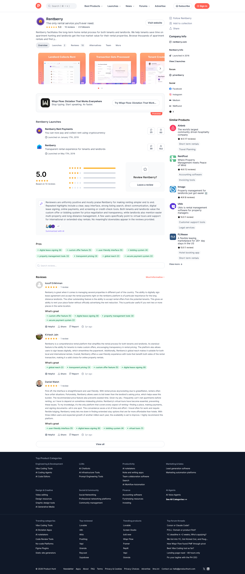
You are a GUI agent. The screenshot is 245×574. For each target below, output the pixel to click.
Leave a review (145, 184)
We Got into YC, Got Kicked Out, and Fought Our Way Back (187, 539)
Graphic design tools (45, 502)
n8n (81, 530)
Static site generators (46, 553)
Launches (113, 6)
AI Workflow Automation (134, 484)
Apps (78, 569)
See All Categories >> (176, 499)
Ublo (180, 203)
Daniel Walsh (52, 381)
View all (100, 444)
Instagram (177, 94)
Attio (81, 534)
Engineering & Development (49, 464)
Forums (143, 6)
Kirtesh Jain (51, 334)
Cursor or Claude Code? (178, 525)
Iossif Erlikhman (54, 283)
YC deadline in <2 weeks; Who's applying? (186, 534)
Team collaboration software (136, 476)
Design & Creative (44, 490)
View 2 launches (177, 61)
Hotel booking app (189, 252)
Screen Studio (129, 530)
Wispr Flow (128, 539)
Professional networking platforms (95, 498)
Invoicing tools (187, 179)
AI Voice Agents (173, 494)
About (86, 569)
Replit (125, 548)
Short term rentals (189, 143)
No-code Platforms (44, 543)
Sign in (203, 6)
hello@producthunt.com (184, 569)
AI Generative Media (45, 507)
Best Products (92, 6)
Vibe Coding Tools (44, 468)
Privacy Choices (131, 569)
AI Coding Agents (44, 472)
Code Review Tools (44, 539)
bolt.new (127, 534)
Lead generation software (178, 468)
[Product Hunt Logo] (38, 6)
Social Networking (87, 494)
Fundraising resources (133, 498)
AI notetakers (129, 468)
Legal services (187, 227)
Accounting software (190, 174)
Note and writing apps (133, 472)
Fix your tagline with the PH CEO (182, 557)
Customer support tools (192, 222)
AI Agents (170, 490)
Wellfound (177, 106)
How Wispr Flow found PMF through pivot (186, 543)
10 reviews (70, 27)
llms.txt (156, 569)
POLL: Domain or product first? (181, 530)
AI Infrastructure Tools (89, 472)
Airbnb (181, 125)
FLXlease (183, 234)
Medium (176, 100)
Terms (100, 569)
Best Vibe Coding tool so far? (180, 548)
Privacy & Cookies (113, 569)
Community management (91, 502)
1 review (64, 287)
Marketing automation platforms (181, 472)
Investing (127, 502)
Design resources (44, 498)
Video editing (42, 494)
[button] (118, 45)
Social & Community (89, 490)
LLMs (81, 464)
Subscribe (184, 6)
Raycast (83, 553)
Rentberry (50, 145)
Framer (126, 543)
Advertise (160, 6)
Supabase (84, 557)
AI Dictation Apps (44, 530)
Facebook (177, 89)
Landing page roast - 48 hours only (183, 553)
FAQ (93, 569)
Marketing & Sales (174, 464)
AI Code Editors (43, 476)
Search (126, 480)
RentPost (183, 156)
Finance (126, 490)
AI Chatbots (84, 468)
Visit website (155, 22)
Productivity (129, 464)
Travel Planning (187, 149)
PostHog (83, 539)
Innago (181, 186)
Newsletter (68, 569)
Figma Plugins (42, 548)
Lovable (83, 525)
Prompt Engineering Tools (91, 476)
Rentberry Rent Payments (59, 129)
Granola (83, 548)
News (129, 6)
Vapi (81, 543)
